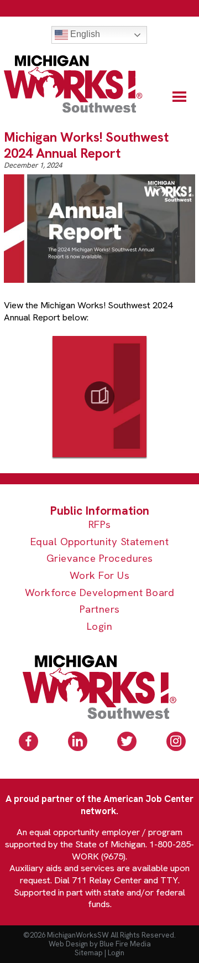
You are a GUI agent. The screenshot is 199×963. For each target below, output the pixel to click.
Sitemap (89, 952)
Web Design (68, 944)
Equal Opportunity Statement (99, 542)
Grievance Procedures (99, 558)
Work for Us (100, 576)
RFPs (99, 525)
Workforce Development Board (100, 593)
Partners (100, 609)
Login (100, 627)
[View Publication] (99, 396)
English (84, 34)
